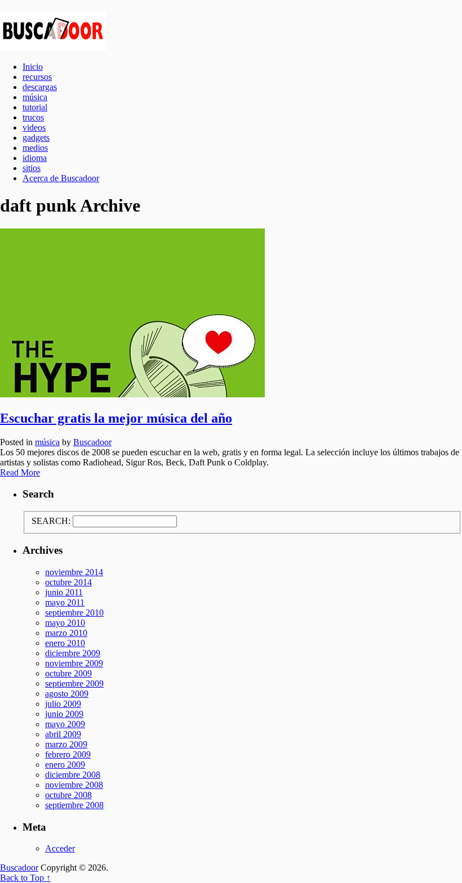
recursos (37, 77)
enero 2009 (65, 764)
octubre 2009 (68, 673)
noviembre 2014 (74, 572)
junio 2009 (64, 714)
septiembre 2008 (74, 805)
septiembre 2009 (74, 683)
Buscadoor (231, 31)
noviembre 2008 (74, 785)
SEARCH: (51, 521)
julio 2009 (63, 704)
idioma (35, 158)
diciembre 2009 (72, 653)
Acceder (60, 848)
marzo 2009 (66, 744)
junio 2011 (64, 592)
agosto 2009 (66, 693)
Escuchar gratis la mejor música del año (116, 418)
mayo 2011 (65, 602)
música (35, 97)
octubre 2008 (68, 795)
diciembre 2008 (72, 774)
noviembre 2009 (74, 663)
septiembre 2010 (74, 612)
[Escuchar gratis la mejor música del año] (231, 314)
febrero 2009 (68, 754)
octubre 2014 (68, 582)
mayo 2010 (65, 622)
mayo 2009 (65, 724)
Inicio (33, 66)
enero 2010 (65, 643)
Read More (20, 472)
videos (34, 127)
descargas (40, 87)
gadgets (36, 137)
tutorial (35, 107)
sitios (32, 168)
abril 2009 (63, 734)
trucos (33, 117)
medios (35, 148)
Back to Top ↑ (25, 877)
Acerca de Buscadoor (61, 178)
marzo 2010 (66, 633)
